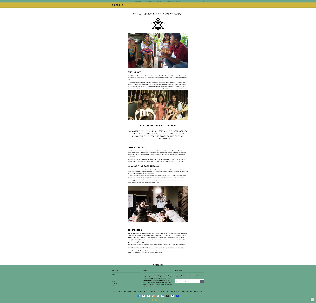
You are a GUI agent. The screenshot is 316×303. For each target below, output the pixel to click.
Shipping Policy (142, 291)
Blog (113, 281)
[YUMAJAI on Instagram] (156, 300)
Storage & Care (164, 291)
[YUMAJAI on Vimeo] (163, 300)
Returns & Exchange (130, 291)
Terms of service (187, 291)
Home (113, 274)
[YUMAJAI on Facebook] (152, 300)
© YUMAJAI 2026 (118, 291)
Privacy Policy (175, 291)
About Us (114, 283)
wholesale (115, 279)
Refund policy (198, 291)
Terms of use (153, 291)
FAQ (113, 285)
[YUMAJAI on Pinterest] (160, 300)
